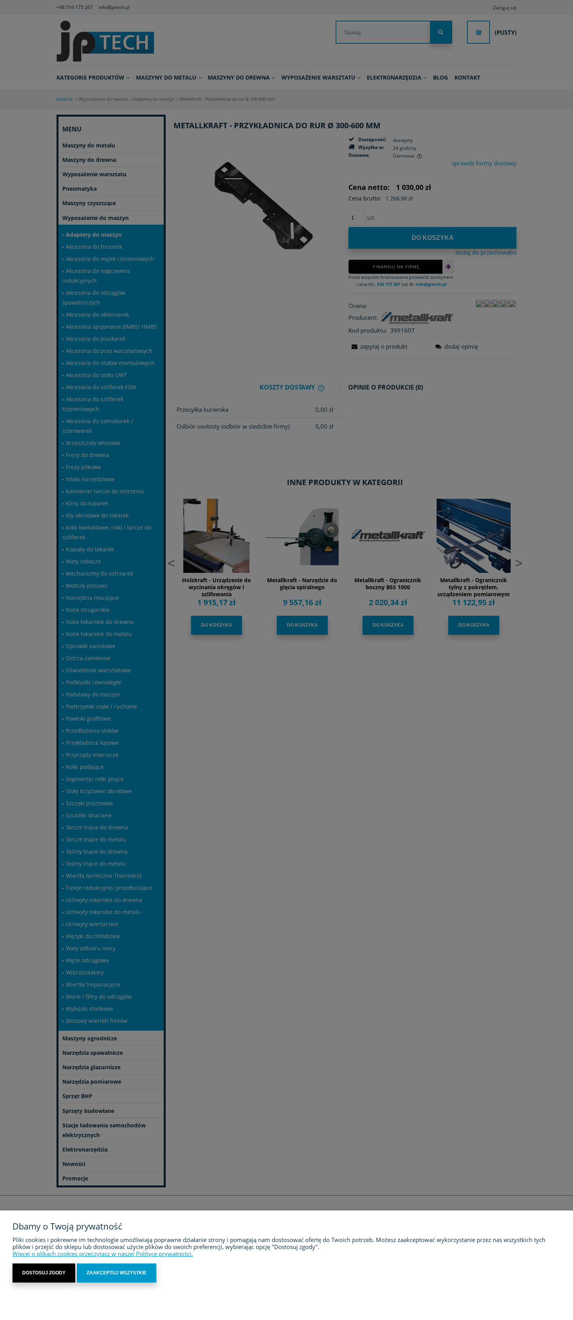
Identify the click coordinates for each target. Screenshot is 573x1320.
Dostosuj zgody (43, 1273)
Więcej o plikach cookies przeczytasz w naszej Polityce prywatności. (102, 1254)
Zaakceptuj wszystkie (117, 1273)
